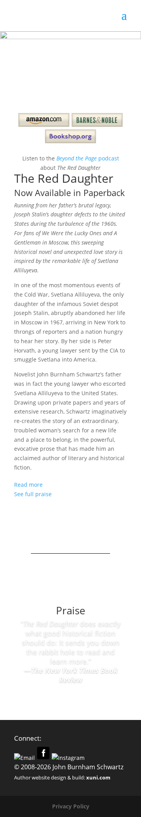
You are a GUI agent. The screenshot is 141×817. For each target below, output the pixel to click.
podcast (87, 158)
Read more (28, 484)
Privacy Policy (70, 806)
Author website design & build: (62, 777)
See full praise (33, 494)
